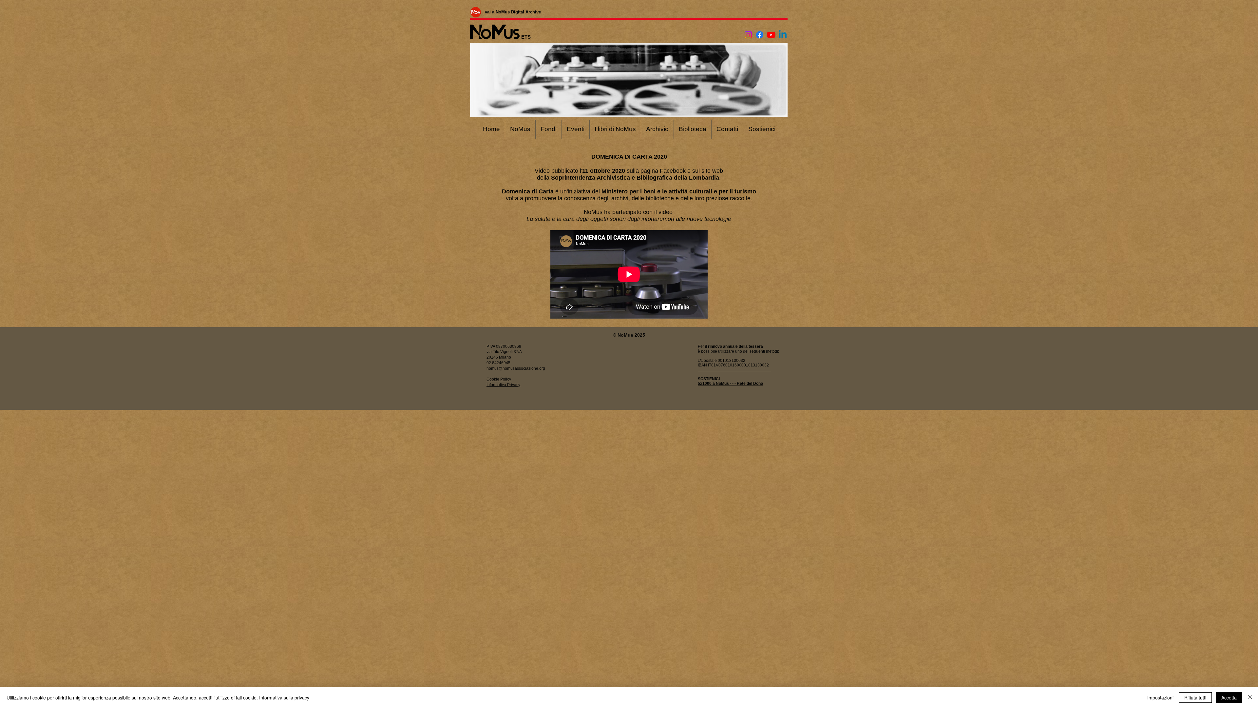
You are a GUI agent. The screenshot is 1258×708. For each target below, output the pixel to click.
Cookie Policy (498, 379)
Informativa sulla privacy (284, 697)
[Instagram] (748, 35)
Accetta (1229, 697)
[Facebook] (760, 35)
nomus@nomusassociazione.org (515, 368)
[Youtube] (771, 35)
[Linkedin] (783, 35)
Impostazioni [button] (1160, 697)
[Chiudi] (1250, 697)
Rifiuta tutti (1195, 697)
